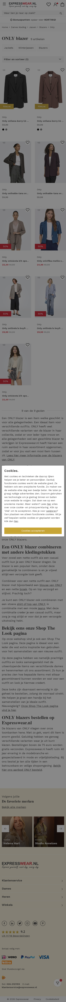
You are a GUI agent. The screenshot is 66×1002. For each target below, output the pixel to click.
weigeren (51, 511)
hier (49, 504)
